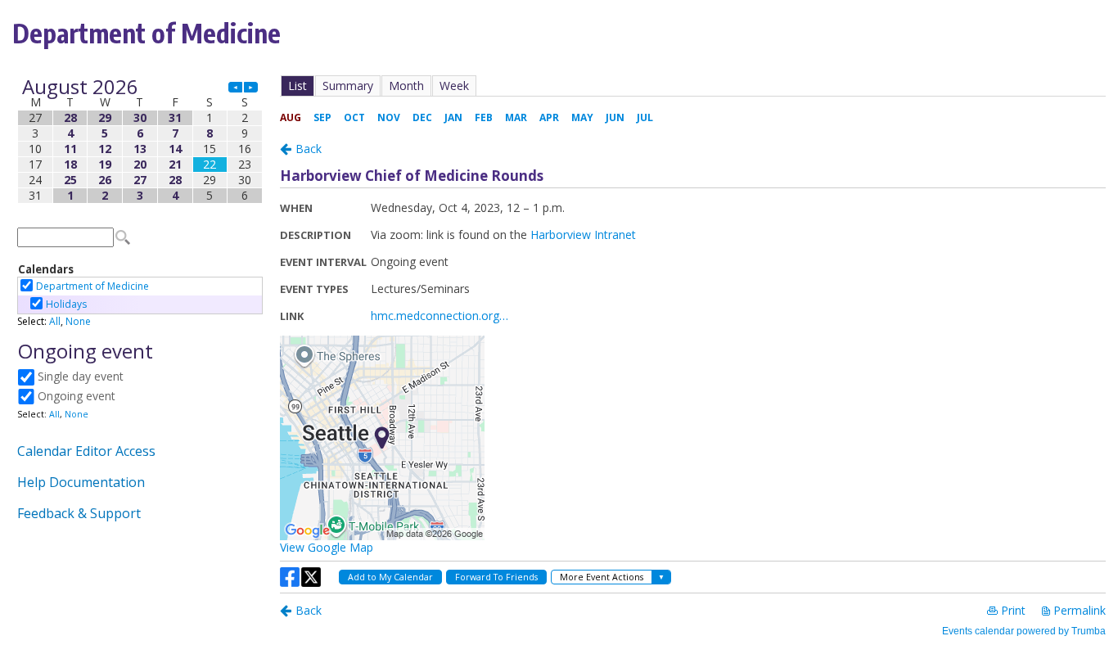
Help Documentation (81, 482)
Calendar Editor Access (86, 451)
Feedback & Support (79, 513)
